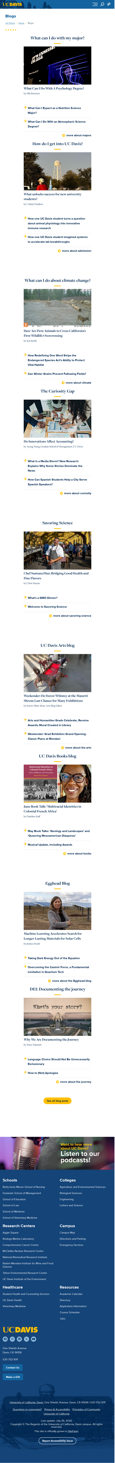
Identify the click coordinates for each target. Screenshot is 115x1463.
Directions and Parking (73, 1239)
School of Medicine (14, 1211)
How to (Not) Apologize (43, 1073)
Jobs (62, 1318)
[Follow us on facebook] (5, 1339)
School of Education (14, 1199)
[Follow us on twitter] (26, 1339)
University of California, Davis (26, 1402)
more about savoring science (72, 615)
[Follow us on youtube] (33, 1339)
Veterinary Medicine (14, 1306)
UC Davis (10, 23)
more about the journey (75, 1082)
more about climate (78, 382)
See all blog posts (57, 1101)
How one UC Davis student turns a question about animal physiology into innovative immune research (56, 223)
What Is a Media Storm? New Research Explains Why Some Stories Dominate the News (55, 466)
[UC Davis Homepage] (12, 4)
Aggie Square (11, 1232)
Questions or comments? (27, 1409)
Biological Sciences (71, 1193)
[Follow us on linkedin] (19, 1339)
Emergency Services (71, 1245)
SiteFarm (73, 1431)
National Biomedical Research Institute (25, 1257)
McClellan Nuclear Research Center (23, 1251)
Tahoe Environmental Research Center (25, 1273)
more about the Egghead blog (71, 981)
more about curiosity (77, 493)
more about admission (76, 250)
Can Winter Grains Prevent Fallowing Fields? (57, 374)
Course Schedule (70, 1312)
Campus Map (67, 1232)
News (21, 23)
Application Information (73, 1306)
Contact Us (12, 1367)
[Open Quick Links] (109, 4)
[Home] (20, 1330)
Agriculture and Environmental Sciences (83, 1187)
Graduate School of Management (22, 1193)
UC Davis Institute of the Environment (24, 1279)
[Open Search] (102, 4)
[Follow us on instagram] (12, 1339)
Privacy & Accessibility (57, 1409)
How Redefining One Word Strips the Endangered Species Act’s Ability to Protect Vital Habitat (56, 360)
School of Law (11, 1205)
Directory (65, 1300)
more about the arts (78, 747)
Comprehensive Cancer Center (21, 1245)
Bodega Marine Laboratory (18, 1239)
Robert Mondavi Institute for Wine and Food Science (28, 1265)
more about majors (78, 135)
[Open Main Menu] (95, 4)
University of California (56, 1414)
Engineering (67, 1199)
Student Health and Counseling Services (26, 1294)
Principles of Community (86, 1409)
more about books (79, 853)
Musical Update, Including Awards (50, 844)
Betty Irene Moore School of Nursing (24, 1187)
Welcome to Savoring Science (47, 606)
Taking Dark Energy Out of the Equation (54, 958)
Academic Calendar (71, 1294)
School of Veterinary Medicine (20, 1218)
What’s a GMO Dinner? (43, 598)
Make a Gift (13, 1377)
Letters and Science (71, 1205)
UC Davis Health (12, 1300)
